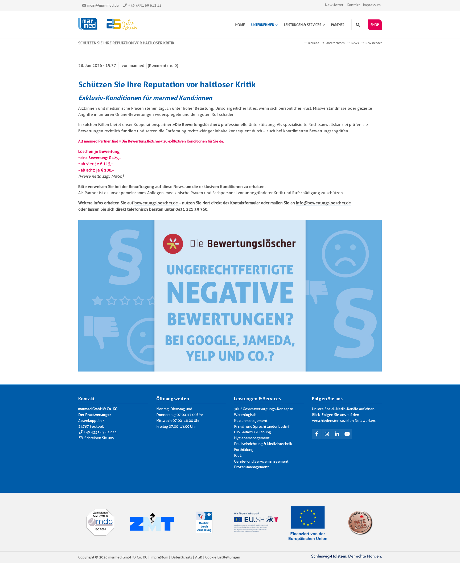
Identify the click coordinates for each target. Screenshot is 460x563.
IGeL (237, 455)
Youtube (347, 434)
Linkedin (337, 434)
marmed (313, 43)
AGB (198, 557)
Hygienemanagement (251, 438)
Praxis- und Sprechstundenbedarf (261, 426)
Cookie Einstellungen (222, 557)
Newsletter (334, 5)
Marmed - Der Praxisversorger (107, 25)
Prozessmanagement (251, 467)
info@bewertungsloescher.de (323, 203)
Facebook (317, 434)
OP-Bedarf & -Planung (252, 432)
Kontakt (353, 5)
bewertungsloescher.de (156, 203)
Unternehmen (335, 43)
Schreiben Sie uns (99, 438)
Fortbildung (243, 449)
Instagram (327, 434)
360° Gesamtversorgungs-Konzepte (263, 409)
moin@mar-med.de (103, 5)
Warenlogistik (245, 415)
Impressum (372, 5)
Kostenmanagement (250, 420)
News (355, 43)
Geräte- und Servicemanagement (261, 461)
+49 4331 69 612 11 (144, 5)
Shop (375, 25)
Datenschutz (181, 557)
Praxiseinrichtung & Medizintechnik (263, 444)
